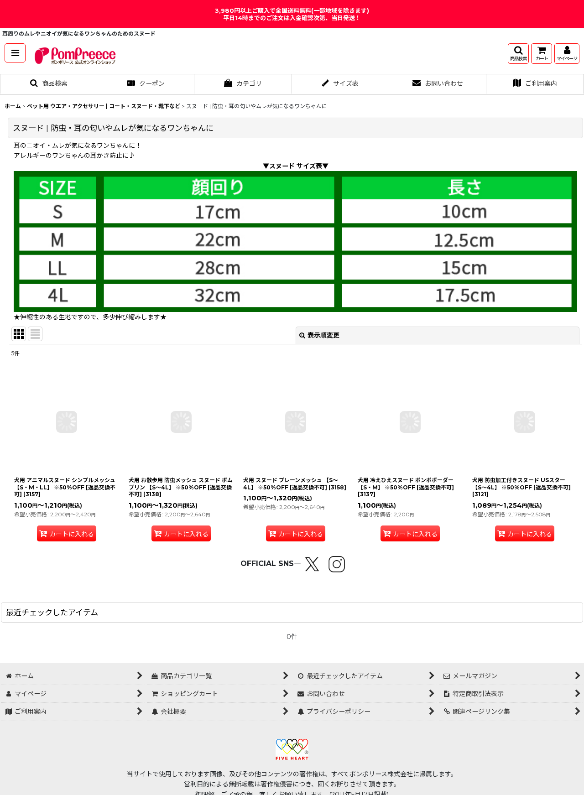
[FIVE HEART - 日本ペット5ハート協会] (292, 748)
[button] (15, 52)
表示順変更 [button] (323, 335)
